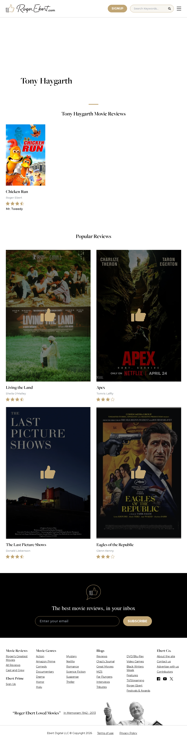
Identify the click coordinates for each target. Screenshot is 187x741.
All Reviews (13, 665)
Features (132, 675)
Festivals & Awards (138, 690)
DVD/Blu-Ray (135, 656)
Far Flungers (104, 676)
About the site (166, 656)
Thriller (70, 682)
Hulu (39, 687)
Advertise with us (168, 666)
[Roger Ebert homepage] (30, 8)
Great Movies (104, 666)
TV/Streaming (135, 680)
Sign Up (11, 684)
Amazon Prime (45, 661)
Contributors (165, 671)
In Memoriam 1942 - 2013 (80, 713)
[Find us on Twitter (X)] (171, 678)
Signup (117, 8)
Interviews (103, 682)
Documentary (45, 671)
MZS (99, 671)
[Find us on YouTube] (165, 678)
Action (40, 656)
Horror (40, 682)
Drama (40, 676)
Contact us (164, 661)
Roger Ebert (134, 685)
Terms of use (105, 733)
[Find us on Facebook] (158, 678)
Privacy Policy (128, 733)
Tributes (101, 687)
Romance (72, 666)
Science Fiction (76, 671)
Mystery (71, 656)
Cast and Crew (15, 670)
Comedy (41, 666)
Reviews (101, 656)
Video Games (135, 661)
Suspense (72, 676)
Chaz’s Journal (105, 661)
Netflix (70, 661)
